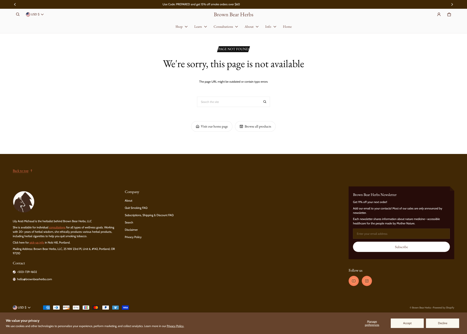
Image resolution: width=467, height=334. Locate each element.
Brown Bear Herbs (421, 307)
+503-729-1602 (27, 272)
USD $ (35, 14)
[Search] (265, 102)
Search (129, 222)
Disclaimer (131, 229)
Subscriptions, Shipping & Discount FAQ (149, 215)
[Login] (439, 14)
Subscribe (401, 247)
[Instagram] (367, 281)
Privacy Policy (133, 237)
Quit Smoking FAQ (136, 208)
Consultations (223, 26)
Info (268, 26)
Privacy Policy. (175, 326)
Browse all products (258, 126)
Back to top (20, 170)
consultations (57, 227)
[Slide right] (452, 4)
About (249, 26)
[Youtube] (354, 281)
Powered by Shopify (443, 307)
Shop (179, 26)
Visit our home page (214, 126)
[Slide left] (15, 4)
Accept (407, 323)
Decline (442, 323)
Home (287, 26)
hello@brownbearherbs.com (34, 279)
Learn (198, 26)
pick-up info (37, 242)
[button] (18, 14)
